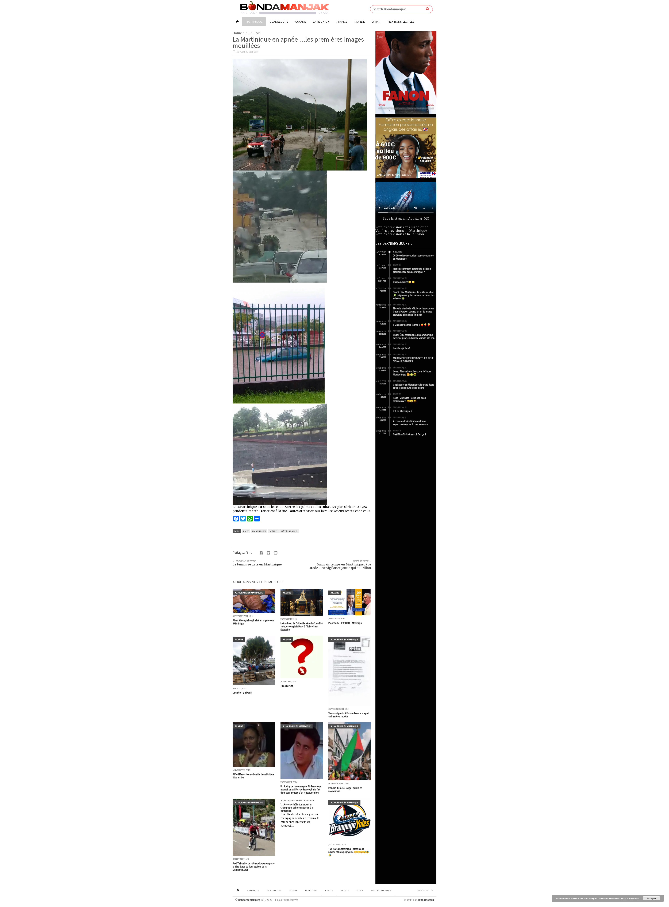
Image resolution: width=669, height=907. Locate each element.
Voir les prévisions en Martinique (401, 231)
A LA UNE (252, 33)
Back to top (423, 890)
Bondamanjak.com (249, 899)
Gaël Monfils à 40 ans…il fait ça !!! (409, 434)
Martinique (254, 21)
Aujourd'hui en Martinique (249, 592)
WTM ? (376, 21)
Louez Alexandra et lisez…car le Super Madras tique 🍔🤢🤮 (412, 373)
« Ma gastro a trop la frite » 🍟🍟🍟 (411, 324)
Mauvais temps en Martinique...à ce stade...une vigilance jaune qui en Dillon (340, 566)
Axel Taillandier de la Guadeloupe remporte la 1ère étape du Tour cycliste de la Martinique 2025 (254, 866)
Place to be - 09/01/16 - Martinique (345, 623)
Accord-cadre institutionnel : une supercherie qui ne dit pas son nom (410, 423)
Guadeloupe (279, 21)
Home (237, 33)
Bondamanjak (425, 899)
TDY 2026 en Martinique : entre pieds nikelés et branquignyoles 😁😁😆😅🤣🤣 (348, 852)
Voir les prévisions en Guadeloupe (401, 227)
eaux (246, 531)
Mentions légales (400, 21)
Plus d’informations (630, 898)
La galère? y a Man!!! (242, 692)
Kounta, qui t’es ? (401, 348)
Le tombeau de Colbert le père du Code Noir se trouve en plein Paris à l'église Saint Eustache (301, 626)
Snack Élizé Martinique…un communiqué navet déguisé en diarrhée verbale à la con (414, 336)
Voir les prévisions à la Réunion (399, 234)
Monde (359, 21)
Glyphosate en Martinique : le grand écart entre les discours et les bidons (413, 386)
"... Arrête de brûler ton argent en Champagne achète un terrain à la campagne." (296, 807)
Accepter (651, 898)
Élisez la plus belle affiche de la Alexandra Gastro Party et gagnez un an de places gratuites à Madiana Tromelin (413, 311)
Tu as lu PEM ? (287, 685)
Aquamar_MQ (418, 218)
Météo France (289, 531)
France (342, 21)
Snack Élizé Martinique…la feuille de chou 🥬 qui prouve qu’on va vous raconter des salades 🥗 (414, 295)
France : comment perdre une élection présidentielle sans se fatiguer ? (412, 270)
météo (273, 531)
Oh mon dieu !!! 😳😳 (404, 282)
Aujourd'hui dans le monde (297, 800)
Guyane (300, 21)
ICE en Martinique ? (402, 411)
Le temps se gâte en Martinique (257, 564)
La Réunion (321, 21)
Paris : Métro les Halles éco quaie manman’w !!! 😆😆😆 (409, 399)
